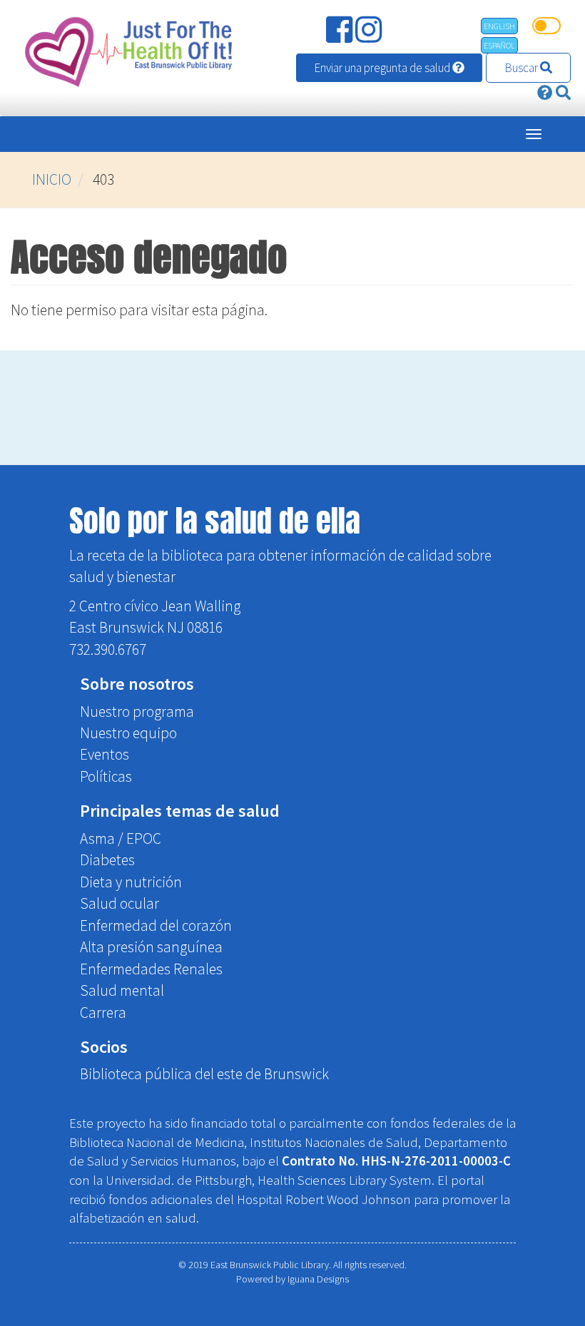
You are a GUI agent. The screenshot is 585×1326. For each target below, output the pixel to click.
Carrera (103, 1012)
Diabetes (107, 859)
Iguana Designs (318, 1279)
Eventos (104, 754)
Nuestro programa (137, 711)
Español (499, 45)
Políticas (106, 776)
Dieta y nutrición (131, 882)
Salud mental (122, 990)
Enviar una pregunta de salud (383, 68)
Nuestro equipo (128, 733)
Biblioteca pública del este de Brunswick (204, 1073)
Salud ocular (119, 903)
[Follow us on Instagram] (370, 35)
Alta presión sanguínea (151, 947)
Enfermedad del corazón (156, 925)
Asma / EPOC (120, 838)
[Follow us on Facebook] (340, 35)
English (499, 26)
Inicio (51, 179)
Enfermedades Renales (151, 969)
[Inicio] (125, 51)
